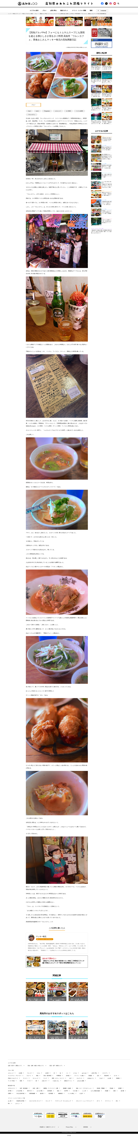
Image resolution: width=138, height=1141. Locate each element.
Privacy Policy (71, 1127)
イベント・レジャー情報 (79, 10)
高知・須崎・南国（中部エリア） (37, 1065)
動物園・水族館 (68, 1088)
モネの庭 (76, 1090)
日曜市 (10, 1093)
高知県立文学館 (21, 1101)
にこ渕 (85, 1090)
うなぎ (101, 1078)
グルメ (44, 10)
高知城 (112, 1088)
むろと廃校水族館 (96, 1090)
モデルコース (12, 1088)
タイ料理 (68, 111)
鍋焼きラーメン (69, 1080)
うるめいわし (57, 1080)
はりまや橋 (40, 1090)
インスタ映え (72, 1093)
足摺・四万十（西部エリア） (16, 1065)
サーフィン (109, 1101)
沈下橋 (10, 1090)
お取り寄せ (53, 10)
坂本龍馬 (50, 1090)
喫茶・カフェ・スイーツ (59, 1078)
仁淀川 (82, 1093)
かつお (76, 1073)
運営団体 (87, 1127)
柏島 (115, 1090)
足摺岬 (120, 1088)
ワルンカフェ (31, 114)
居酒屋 (91, 1075)
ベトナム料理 (79, 111)
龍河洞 (42, 1093)
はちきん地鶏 (81, 1080)
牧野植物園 (33, 1093)
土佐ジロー (45, 1080)
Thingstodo (47, 111)
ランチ (46, 1078)
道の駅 (123, 1090)
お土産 (110, 1078)
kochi (37, 111)
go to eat (85, 1073)
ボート (99, 1101)
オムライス (80, 1078)
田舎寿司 (107, 1075)
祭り (10, 1103)
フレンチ (30, 1073)
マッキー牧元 (12, 1080)
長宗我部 (52, 1093)
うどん (39, 1073)
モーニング (36, 1078)
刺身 (22, 1080)
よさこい (18, 1103)
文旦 (99, 1075)
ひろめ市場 (20, 1090)
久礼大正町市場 (21, 1093)
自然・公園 (36, 1088)
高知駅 (107, 1090)
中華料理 (59, 1075)
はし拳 (10, 1101)
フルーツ (30, 1075)
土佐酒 (21, 1073)
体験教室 (61, 1093)
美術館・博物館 (101, 1088)
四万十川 (30, 1090)
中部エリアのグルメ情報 (27, 13)
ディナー (26, 1078)
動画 (91, 10)
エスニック (58, 111)
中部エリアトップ (16, 13)
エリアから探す (34, 10)
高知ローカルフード (14, 1078)
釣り (118, 1101)
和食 (38, 1075)
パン (68, 1073)
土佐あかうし (91, 1078)
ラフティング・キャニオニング (64, 1101)
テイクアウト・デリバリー (15, 1075)
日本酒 (68, 1075)
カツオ (116, 1075)
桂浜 (59, 1090)
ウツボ (29, 1080)
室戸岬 (67, 1090)
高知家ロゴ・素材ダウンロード (49, 1127)
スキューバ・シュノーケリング (85, 1101)
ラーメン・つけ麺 (79, 1075)
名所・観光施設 (24, 1088)
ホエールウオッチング (35, 1101)
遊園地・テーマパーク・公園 (51, 1088)
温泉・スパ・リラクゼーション (85, 1088)
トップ (9, 13)
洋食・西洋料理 (48, 1075)
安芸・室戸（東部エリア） (57, 1065)
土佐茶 (47, 1073)
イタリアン (106, 1073)
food (29, 111)
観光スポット (64, 10)
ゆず (71, 1078)
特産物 (118, 1078)
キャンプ (49, 1101)
